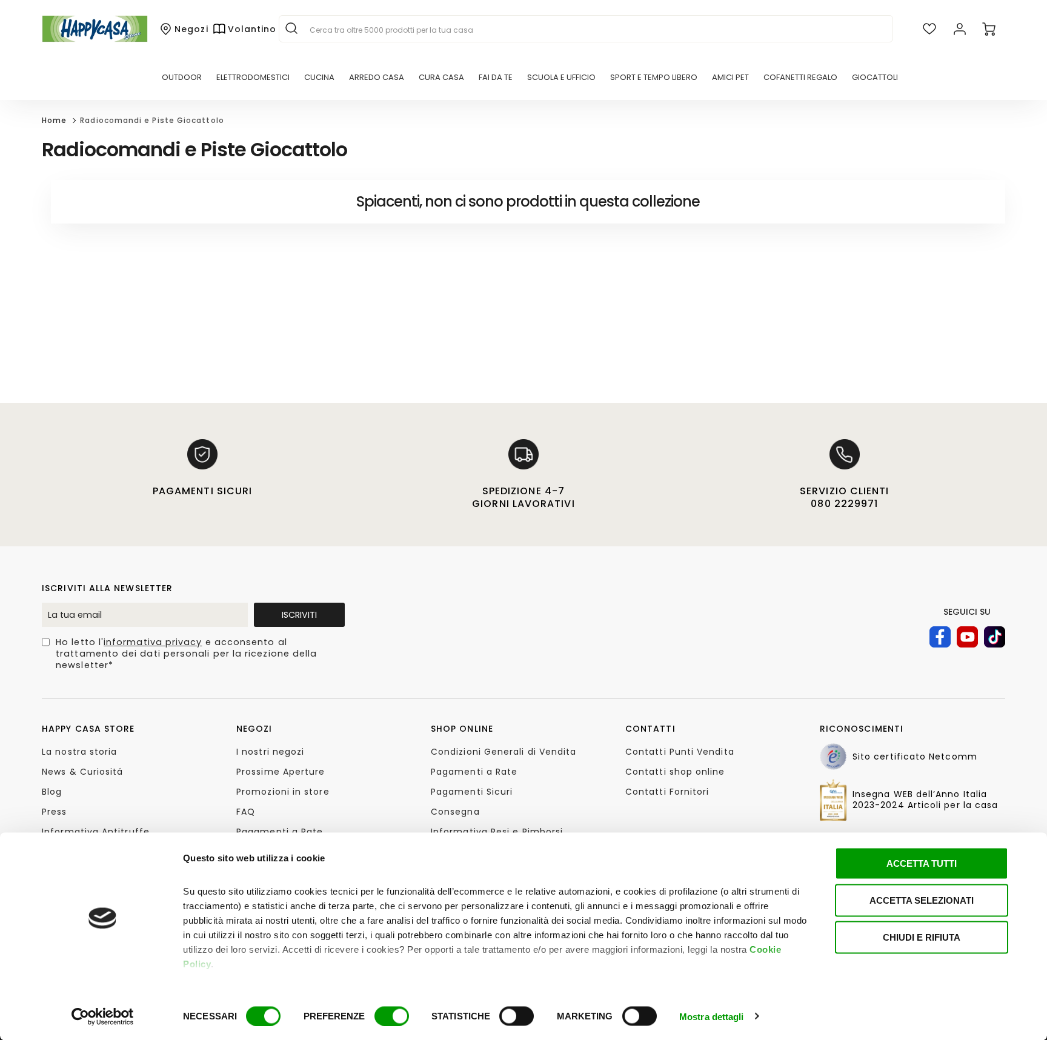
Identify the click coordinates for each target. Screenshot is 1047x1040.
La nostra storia (79, 752)
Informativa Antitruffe (96, 832)
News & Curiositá (82, 772)
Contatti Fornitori (667, 792)
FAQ (245, 812)
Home (54, 120)
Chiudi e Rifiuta (921, 937)
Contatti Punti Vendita (679, 752)
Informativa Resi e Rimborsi (497, 832)
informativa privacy (153, 642)
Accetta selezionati (921, 900)
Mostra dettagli (711, 1016)
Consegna (455, 812)
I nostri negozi (270, 752)
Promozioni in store (283, 792)
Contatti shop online (675, 772)
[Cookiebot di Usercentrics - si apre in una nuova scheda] (103, 1016)
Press (54, 812)
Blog (52, 792)
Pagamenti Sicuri (472, 792)
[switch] (391, 1015)
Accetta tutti (921, 863)
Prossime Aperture (280, 772)
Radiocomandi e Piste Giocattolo (152, 120)
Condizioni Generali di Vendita (503, 752)
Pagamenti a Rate (279, 832)
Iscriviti (299, 615)
